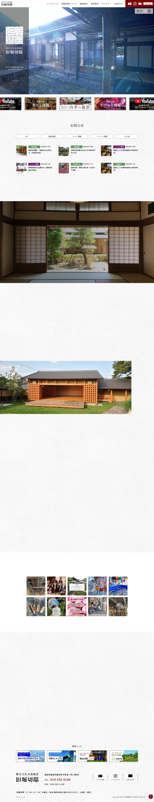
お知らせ (118, 3)
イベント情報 (102, 136)
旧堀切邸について (69, 3)
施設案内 (84, 3)
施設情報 (52, 136)
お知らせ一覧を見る (77, 192)
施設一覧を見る (35, 474)
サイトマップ (20, 797)
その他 (127, 136)
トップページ (52, 3)
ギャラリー (106, 3)
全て (27, 136)
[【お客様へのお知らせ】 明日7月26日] (77, 606)
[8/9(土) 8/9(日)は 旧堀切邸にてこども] (118, 586)
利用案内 (95, 3)
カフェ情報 (77, 136)
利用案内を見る (102, 655)
